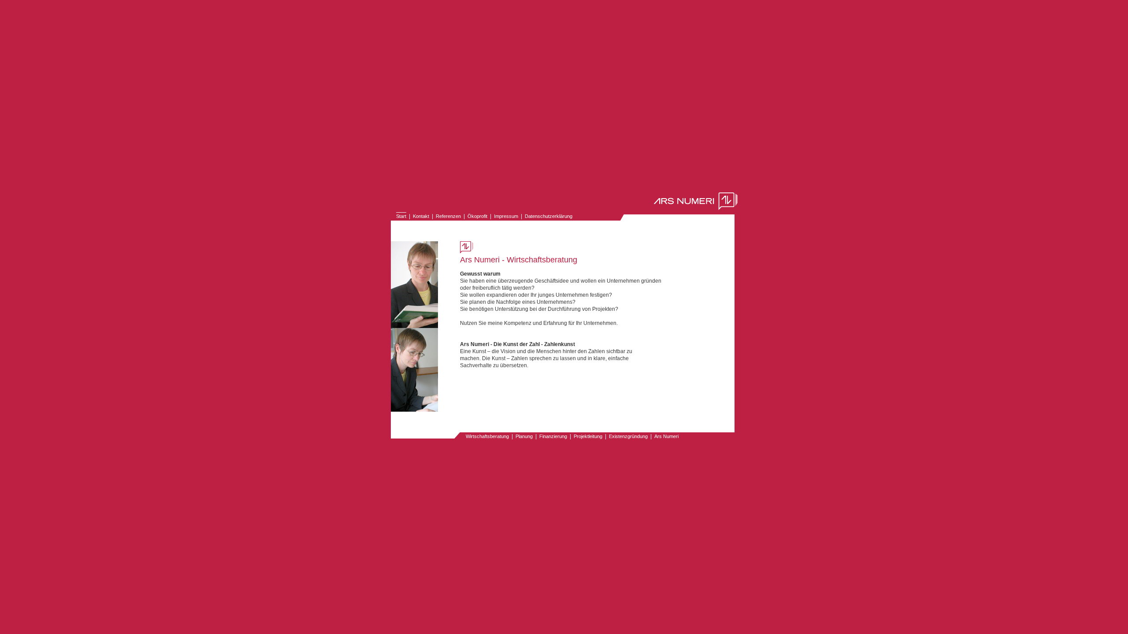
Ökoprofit (477, 216)
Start (401, 216)
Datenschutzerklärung (548, 216)
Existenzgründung (628, 436)
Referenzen (448, 216)
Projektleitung (588, 436)
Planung (524, 436)
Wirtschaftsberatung (487, 436)
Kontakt (421, 216)
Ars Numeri (666, 436)
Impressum (506, 216)
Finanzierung (553, 436)
